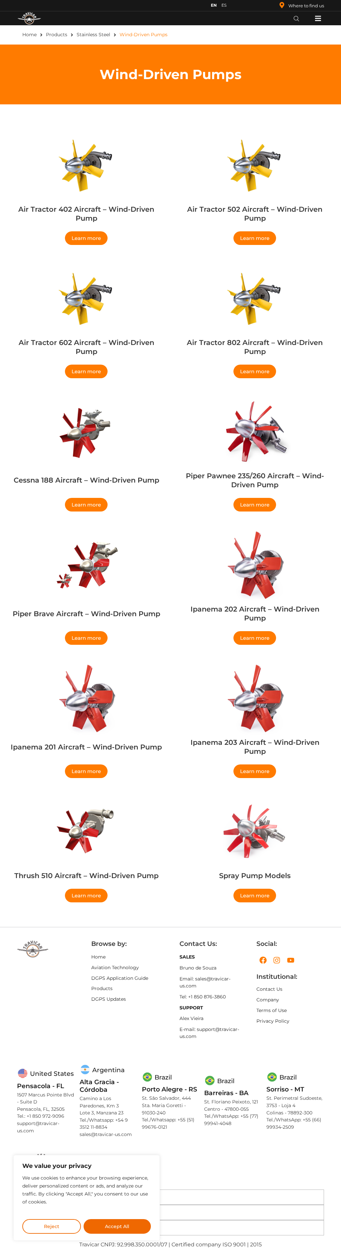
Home (29, 35)
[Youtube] (290, 960)
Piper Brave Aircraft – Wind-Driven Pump (86, 614)
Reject (51, 1226)
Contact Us (269, 989)
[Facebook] (263, 960)
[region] (86, 1198)
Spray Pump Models (255, 875)
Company (267, 1000)
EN (214, 5)
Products (56, 35)
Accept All (117, 1226)
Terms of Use (271, 1010)
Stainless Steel (93, 35)
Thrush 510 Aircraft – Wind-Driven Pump (86, 875)
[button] (318, 18)
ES (223, 5)
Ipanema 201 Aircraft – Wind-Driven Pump (86, 747)
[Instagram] (277, 960)
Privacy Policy (272, 1021)
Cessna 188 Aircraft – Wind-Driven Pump (86, 480)
